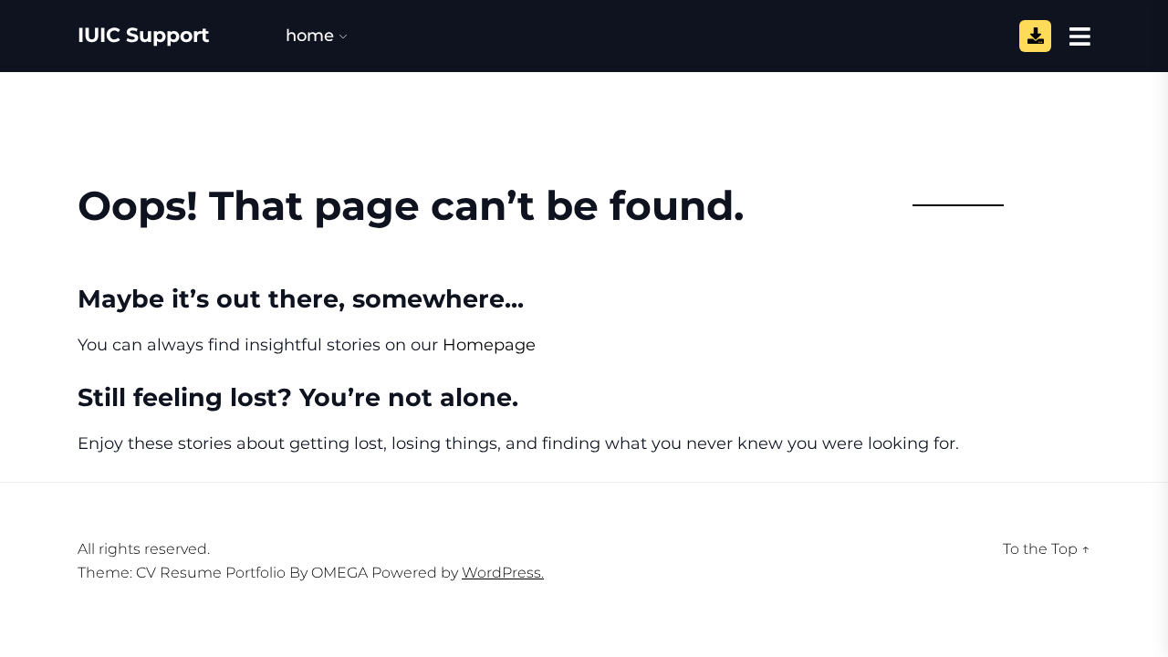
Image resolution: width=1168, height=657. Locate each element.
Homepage (489, 345)
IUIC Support (144, 35)
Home (310, 35)
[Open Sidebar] (1079, 35)
